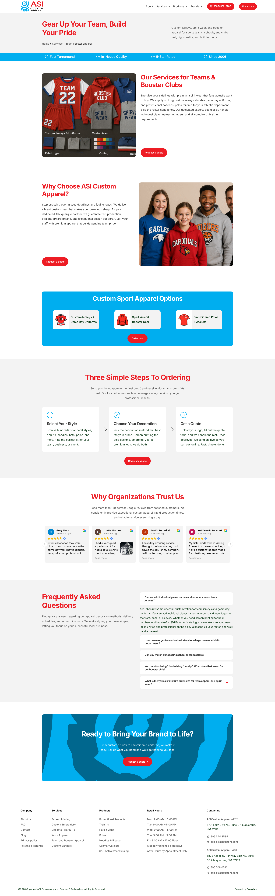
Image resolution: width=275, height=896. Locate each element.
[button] (220, 6)
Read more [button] (101, 558)
